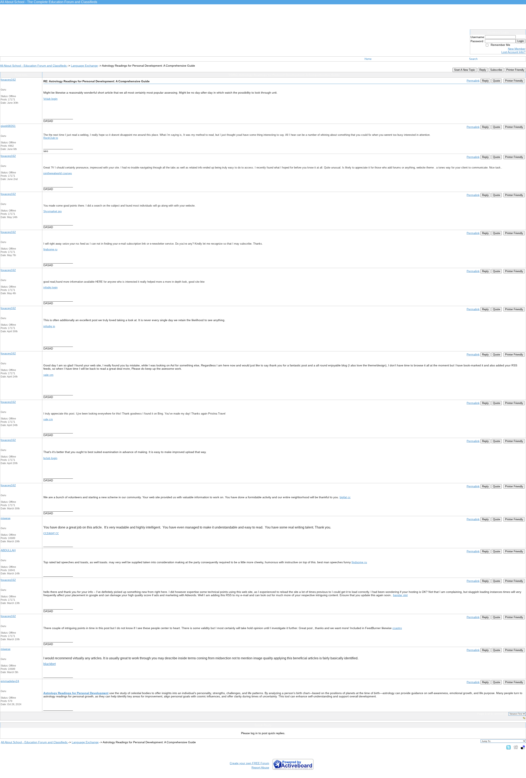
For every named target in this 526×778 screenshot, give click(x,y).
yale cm (48, 374)
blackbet (49, 664)
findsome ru (50, 249)
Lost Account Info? (513, 52)
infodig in (49, 326)
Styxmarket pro (52, 211)
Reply (482, 69)
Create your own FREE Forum (249, 763)
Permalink (473, 80)
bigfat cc (345, 497)
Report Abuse (260, 767)
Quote (496, 80)
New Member (516, 48)
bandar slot (400, 595)
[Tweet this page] (508, 747)
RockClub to (50, 137)
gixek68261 (8, 126)
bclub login (50, 458)
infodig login (50, 287)
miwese (5, 518)
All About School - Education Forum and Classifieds (33, 65)
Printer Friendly (515, 69)
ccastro (397, 628)
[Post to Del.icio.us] (523, 747)
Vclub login (50, 98)
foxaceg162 (8, 79)
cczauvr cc (51, 533)
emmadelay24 (10, 681)
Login (520, 41)
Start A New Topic (464, 69)
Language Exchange (84, 65)
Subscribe (496, 69)
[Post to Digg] (516, 747)
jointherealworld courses (57, 173)
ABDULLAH (8, 550)
